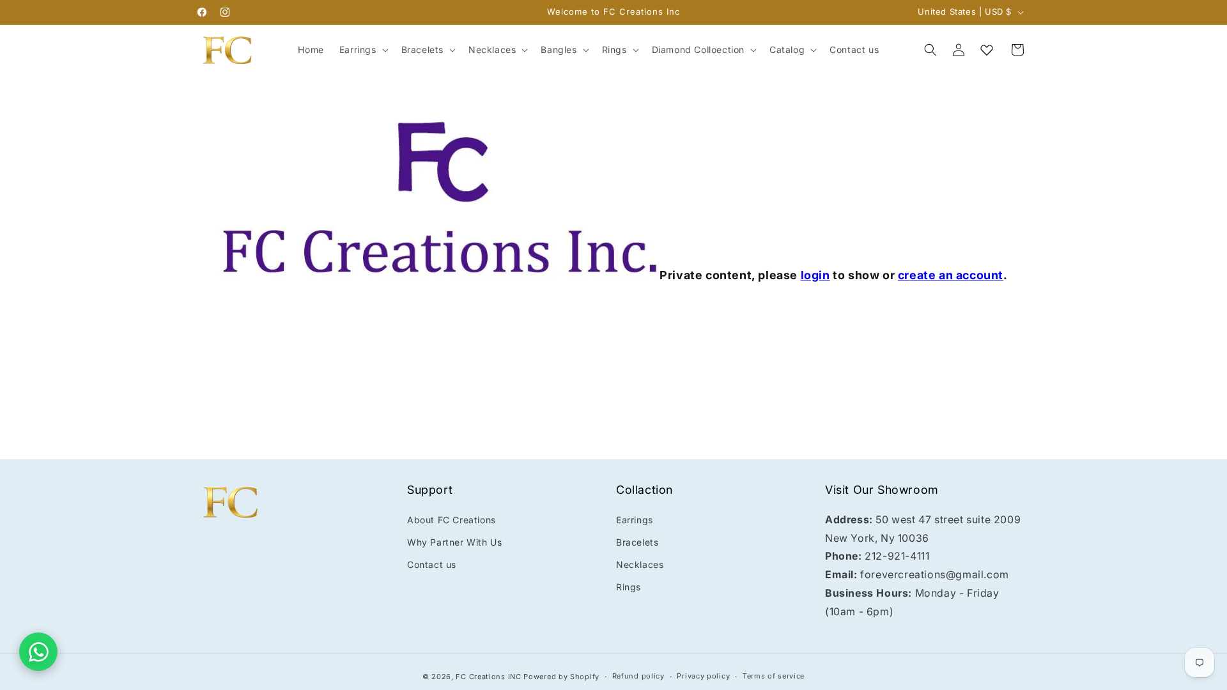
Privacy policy (703, 675)
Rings (628, 586)
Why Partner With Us (454, 542)
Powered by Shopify (561, 676)
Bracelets (637, 542)
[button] (363, 49)
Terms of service (774, 675)
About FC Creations (451, 519)
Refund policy (638, 675)
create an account (950, 275)
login (815, 275)
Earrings (634, 519)
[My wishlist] (987, 50)
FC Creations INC (488, 676)
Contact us (431, 564)
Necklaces (639, 564)
